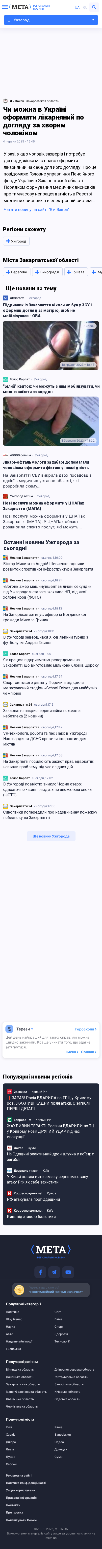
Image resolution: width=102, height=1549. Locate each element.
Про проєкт (14, 1512)
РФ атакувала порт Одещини (33, 1199)
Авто (9, 1334)
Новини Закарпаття (24, 557)
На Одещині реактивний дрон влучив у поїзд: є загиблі (50, 1157)
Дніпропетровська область (74, 1369)
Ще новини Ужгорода (51, 836)
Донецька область (19, 1377)
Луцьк (10, 1457)
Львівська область (20, 1399)
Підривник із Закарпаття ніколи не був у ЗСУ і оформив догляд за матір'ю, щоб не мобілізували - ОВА (47, 310)
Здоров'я (61, 1334)
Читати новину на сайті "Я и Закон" (36, 209)
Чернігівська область (22, 1406)
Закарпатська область (23, 1384)
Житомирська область (71, 1377)
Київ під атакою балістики (31, 1216)
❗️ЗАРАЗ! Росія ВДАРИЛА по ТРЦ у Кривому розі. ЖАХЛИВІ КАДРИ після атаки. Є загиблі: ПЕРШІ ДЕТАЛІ (49, 1103)
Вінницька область (20, 1369)
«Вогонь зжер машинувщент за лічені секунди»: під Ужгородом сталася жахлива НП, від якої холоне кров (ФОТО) (47, 592)
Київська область (67, 1391)
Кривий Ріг (39, 1092)
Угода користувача (20, 1490)
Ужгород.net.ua (21, 496)
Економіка (13, 1349)
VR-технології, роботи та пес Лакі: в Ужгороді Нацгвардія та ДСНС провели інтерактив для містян (45, 739)
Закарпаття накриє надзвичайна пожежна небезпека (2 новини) (41, 713)
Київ (46, 1170)
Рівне (58, 1427)
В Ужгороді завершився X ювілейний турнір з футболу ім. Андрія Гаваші (45, 640)
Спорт (59, 1326)
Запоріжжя (62, 1434)
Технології (62, 1341)
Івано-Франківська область (26, 1391)
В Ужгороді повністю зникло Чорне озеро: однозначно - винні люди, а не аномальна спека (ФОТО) (47, 789)
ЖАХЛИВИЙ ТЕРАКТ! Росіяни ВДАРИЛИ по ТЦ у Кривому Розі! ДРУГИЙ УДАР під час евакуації (50, 1131)
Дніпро (11, 1442)
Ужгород (34, 298)
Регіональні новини (41, 7)
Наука (10, 1326)
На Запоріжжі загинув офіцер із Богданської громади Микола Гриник (44, 617)
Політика (12, 1312)
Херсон (11, 1464)
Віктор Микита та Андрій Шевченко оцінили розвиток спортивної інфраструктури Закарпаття (48, 566)
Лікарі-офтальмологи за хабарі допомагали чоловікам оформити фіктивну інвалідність (46, 465)
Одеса (51, 1193)
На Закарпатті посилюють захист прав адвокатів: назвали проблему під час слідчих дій (48, 764)
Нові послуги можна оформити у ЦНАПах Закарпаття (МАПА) (43, 506)
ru (85, 7)
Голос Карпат (20, 654)
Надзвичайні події (19, 1341)
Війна (58, 1319)
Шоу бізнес (14, 1319)
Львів (10, 1449)
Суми (32, 1148)
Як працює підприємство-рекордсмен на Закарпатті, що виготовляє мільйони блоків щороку (51, 663)
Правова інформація (21, 1497)
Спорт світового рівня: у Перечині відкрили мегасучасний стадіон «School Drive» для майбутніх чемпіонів (50, 688)
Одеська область (67, 1399)
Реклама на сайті (18, 1475)
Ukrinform (17, 298)
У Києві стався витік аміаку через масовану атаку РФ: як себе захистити (47, 1179)
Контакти (13, 1505)
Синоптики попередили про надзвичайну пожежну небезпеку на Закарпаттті (50, 815)
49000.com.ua (20, 455)
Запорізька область (69, 1384)
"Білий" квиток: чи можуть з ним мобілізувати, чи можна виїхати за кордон (51, 389)
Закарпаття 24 (21, 631)
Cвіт (57, 1312)
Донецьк (60, 1449)
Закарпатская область (42, 101)
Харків (11, 1434)
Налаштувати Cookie (21, 1520)
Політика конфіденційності (24, 1483)
